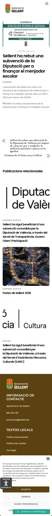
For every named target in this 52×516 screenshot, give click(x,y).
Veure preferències (26, 504)
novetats (7, 82)
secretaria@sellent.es (17, 419)
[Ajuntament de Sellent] (14, 12)
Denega (26, 497)
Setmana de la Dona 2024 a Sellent (23, 155)
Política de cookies (16, 443)
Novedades (7, 220)
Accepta (26, 489)
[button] (48, 458)
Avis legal (11, 450)
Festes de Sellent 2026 (17, 293)
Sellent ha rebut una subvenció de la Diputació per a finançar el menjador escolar (24, 66)
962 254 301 (12, 412)
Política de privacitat (17, 437)
